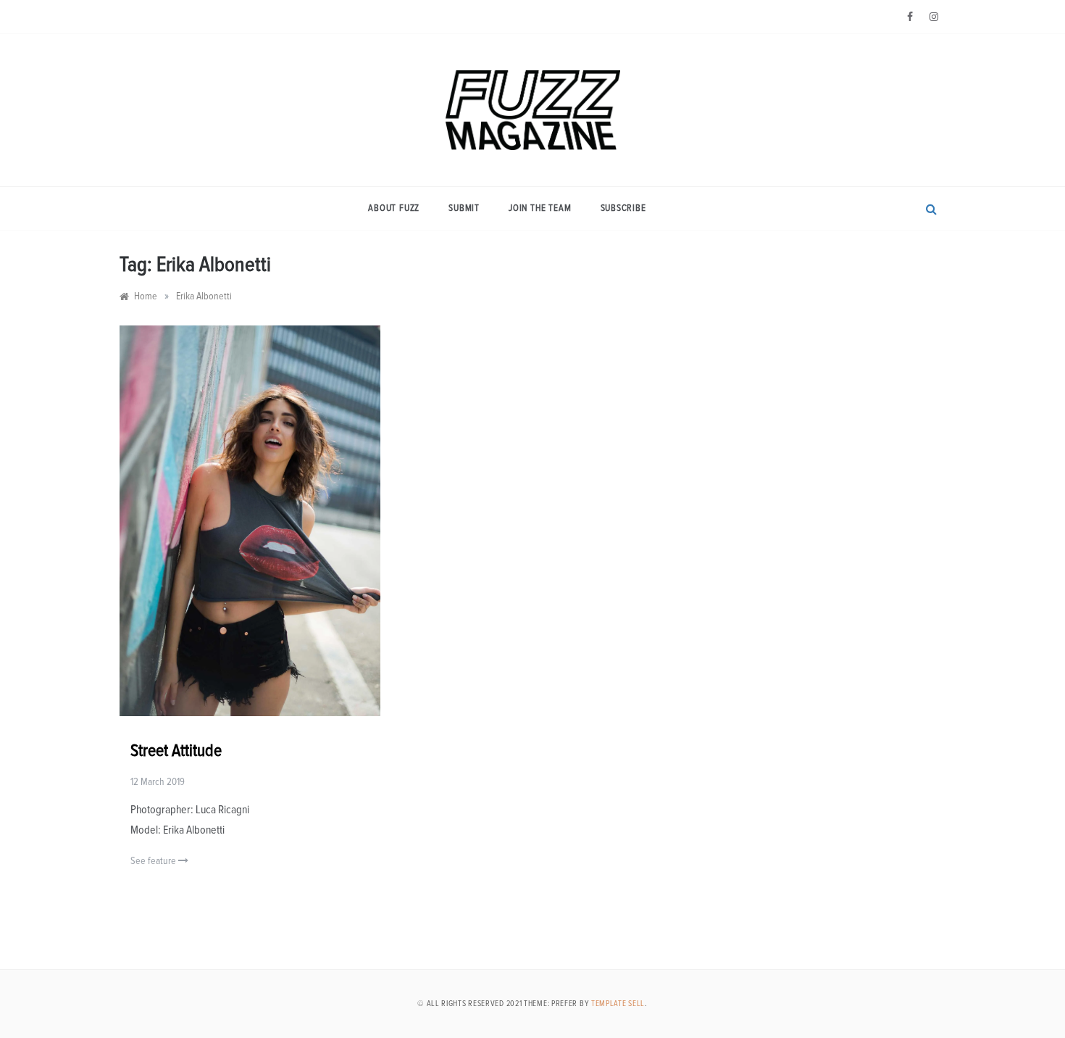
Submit (464, 208)
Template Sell (618, 1004)
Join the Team (540, 208)
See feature (154, 861)
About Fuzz (393, 208)
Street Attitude (176, 751)
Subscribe (623, 208)
